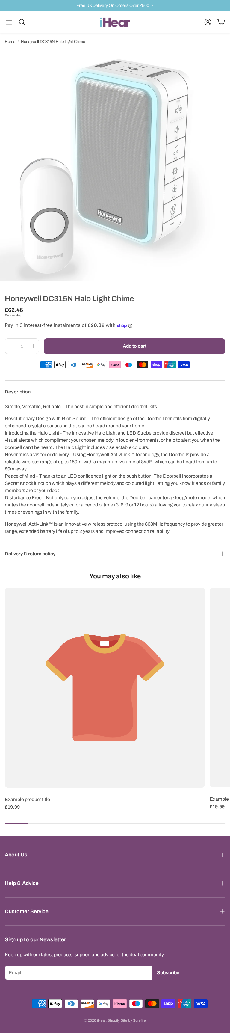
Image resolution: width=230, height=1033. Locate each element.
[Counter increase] (33, 346)
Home (10, 42)
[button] (9, 22)
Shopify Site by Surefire (127, 1020)
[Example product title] (105, 688)
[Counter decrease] (10, 346)
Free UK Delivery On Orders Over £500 (112, 6)
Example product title (27, 799)
